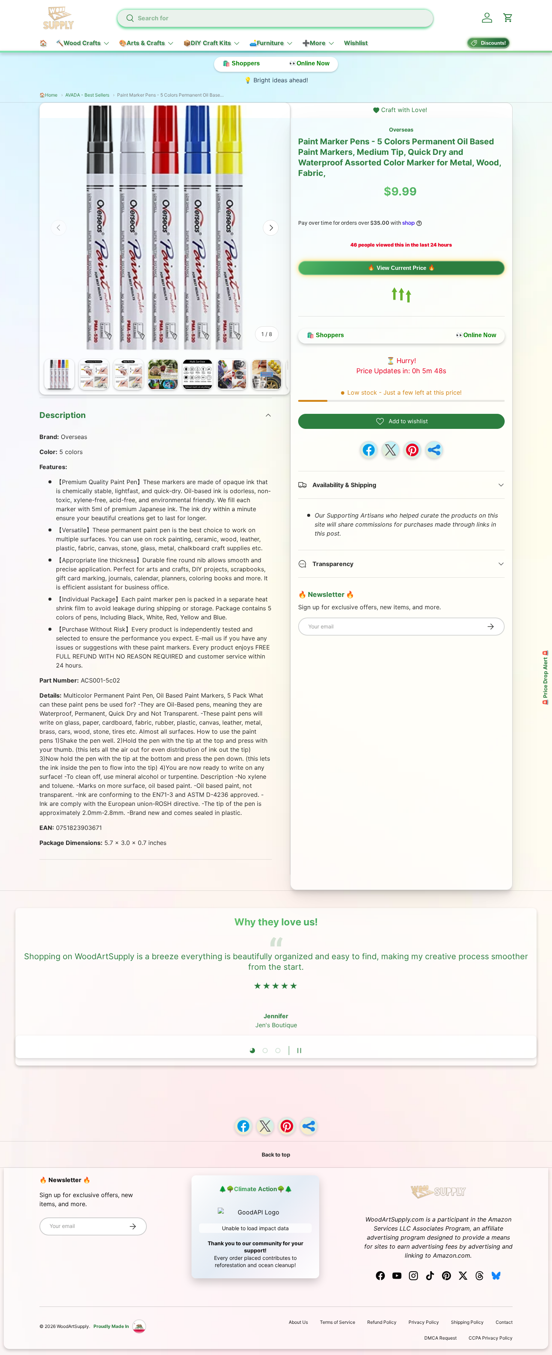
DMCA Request (440, 1338)
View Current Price (401, 268)
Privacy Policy (424, 1322)
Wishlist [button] (356, 43)
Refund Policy (382, 1322)
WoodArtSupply (73, 1326)
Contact (504, 1322)
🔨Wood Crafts (78, 43)
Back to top (276, 1154)
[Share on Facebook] (369, 450)
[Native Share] (434, 450)
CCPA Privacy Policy (491, 1338)
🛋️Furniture (266, 43)
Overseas (401, 129)
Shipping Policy (467, 1322)
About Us (298, 1322)
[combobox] (275, 18)
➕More (314, 43)
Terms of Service (337, 1322)
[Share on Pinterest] (412, 450)
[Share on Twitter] (391, 450)
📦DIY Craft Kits (207, 43)
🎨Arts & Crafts (142, 43)
